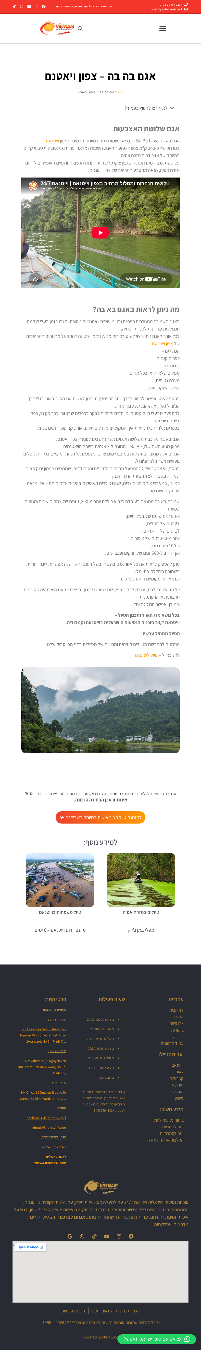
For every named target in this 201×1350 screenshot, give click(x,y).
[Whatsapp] (22, 6)
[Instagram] (36, 6)
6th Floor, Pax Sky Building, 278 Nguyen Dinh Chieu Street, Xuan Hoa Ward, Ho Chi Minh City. (43, 1035)
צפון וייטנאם (162, 343)
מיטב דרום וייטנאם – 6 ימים (60, 930)
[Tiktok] (14, 6)
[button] (162, 28)
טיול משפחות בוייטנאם (60, 912)
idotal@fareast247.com (49, 1127)
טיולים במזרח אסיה (141, 912)
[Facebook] (44, 6)
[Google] (69, 1236)
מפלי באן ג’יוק (141, 930)
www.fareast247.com (50, 1162)
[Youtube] (29, 6)
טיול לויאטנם (146, 655)
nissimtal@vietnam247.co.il (46, 1118)
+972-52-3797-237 (53, 1147)
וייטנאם (52, 141)
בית (120, 91)
